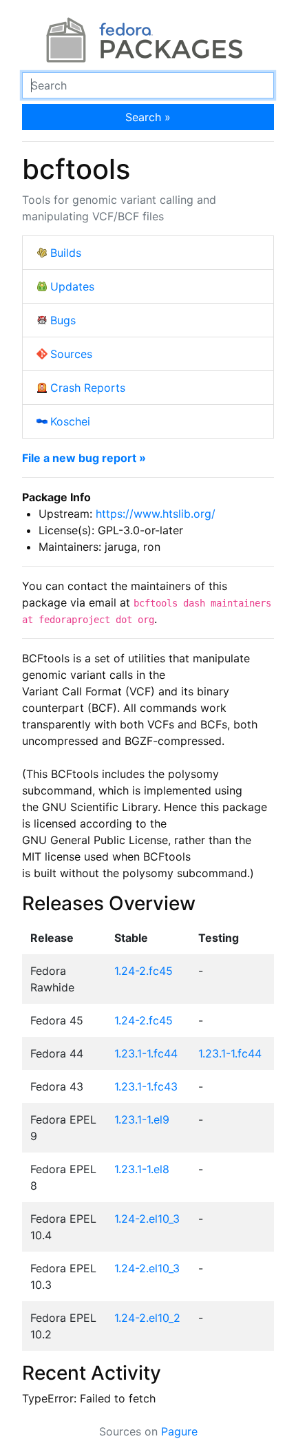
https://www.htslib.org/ (155, 513)
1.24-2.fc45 (143, 971)
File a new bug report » (84, 458)
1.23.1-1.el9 (141, 1119)
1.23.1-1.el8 (141, 1169)
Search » (148, 117)
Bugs (63, 320)
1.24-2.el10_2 (147, 1318)
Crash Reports (87, 387)
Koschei (70, 421)
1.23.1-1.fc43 (146, 1086)
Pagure (179, 1431)
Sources (71, 354)
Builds (65, 253)
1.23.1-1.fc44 (146, 1053)
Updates (72, 286)
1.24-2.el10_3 (147, 1218)
